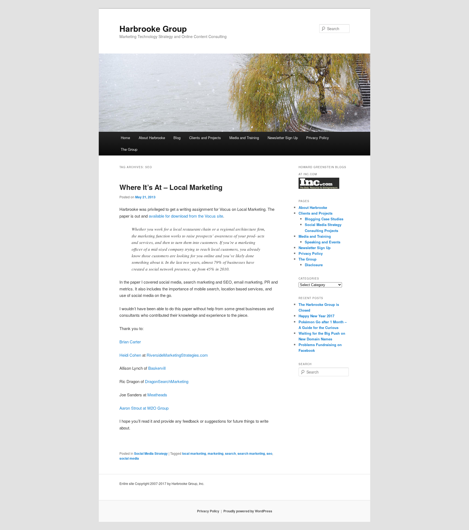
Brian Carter (130, 341)
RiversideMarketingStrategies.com (177, 355)
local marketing (194, 453)
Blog (176, 137)
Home (125, 137)
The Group (129, 149)
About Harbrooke (152, 137)
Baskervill (157, 368)
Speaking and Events (322, 241)
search (230, 453)
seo (269, 453)
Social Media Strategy (151, 453)
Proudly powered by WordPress (247, 511)
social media (129, 458)
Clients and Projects (205, 137)
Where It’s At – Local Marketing (171, 187)
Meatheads (157, 394)
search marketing (251, 453)
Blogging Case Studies (324, 218)
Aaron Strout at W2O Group (144, 408)
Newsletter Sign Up (283, 137)
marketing (215, 453)
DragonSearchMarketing (166, 381)
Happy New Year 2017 (316, 315)
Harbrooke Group (153, 28)
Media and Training (244, 137)
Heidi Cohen (130, 355)
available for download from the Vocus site (186, 216)
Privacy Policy (317, 137)
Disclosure (314, 264)
